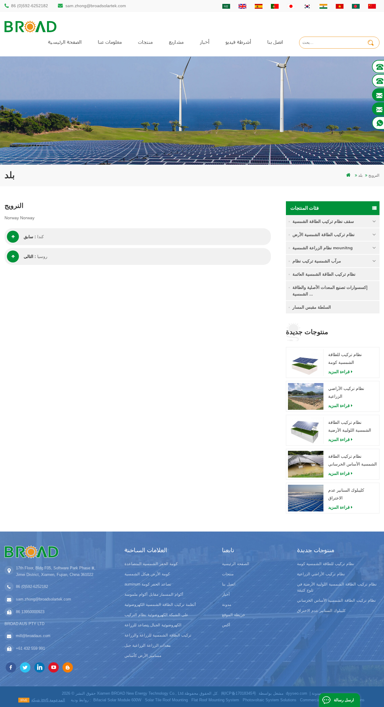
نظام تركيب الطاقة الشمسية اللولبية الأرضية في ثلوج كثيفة (349, 427)
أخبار (204, 42)
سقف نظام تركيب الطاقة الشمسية (323, 221)
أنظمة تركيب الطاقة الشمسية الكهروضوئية (160, 604)
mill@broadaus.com (33, 636)
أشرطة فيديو (238, 42)
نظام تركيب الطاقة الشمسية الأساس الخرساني (352, 460)
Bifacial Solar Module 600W (117, 700)
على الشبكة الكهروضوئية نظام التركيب (156, 615)
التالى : (30, 256)
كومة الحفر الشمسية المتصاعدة (151, 564)
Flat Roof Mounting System (215, 700)
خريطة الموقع (233, 615)
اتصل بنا (275, 42)
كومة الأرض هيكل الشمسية (147, 574)
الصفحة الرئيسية (65, 42)
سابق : (30, 236)
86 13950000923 (30, 612)
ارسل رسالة (344, 700)
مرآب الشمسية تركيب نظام (316, 261)
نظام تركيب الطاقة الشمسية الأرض (323, 234)
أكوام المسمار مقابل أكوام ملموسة (153, 594)
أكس (226, 625)
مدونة (226, 604)
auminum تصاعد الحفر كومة (147, 584)
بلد (360, 175)
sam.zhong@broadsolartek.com (95, 5)
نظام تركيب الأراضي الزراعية (346, 392)
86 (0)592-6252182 (29, 5)
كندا (40, 236)
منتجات (145, 42)
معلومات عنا (110, 42)
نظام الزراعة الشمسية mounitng (322, 247)
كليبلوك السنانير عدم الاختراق (346, 494)
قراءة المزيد (339, 371)
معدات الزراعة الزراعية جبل (147, 645)
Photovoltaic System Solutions (269, 700)
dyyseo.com (296, 693)
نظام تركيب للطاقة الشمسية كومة (345, 358)
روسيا (42, 256)
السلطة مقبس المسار (311, 307)
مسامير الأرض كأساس (142, 655)
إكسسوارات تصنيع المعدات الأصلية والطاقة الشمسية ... (330, 290)
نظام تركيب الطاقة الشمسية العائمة (324, 274)
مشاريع (176, 42)
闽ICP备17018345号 (238, 693)
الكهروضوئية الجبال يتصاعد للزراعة (153, 625)
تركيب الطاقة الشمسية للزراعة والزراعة (157, 635)
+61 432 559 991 (30, 648)
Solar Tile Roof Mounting (166, 700)
